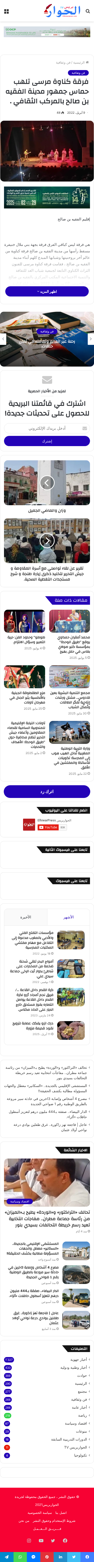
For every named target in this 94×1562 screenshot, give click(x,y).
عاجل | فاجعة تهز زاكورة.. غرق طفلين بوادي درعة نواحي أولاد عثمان (35, 1318)
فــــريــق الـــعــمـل (47, 1529)
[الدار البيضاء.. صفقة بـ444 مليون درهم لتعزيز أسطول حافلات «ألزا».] (76, 1298)
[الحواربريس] (61, 10)
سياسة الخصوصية (40, 1513)
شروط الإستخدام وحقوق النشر (54, 1521)
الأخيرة (25, 917)
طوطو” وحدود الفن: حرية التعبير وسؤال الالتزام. (26, 639)
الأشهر (68, 917)
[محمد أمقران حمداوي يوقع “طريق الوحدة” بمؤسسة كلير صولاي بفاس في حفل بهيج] (69, 621)
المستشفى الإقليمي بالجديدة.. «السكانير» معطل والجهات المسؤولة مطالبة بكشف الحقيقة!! (33, 1249)
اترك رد (47, 791)
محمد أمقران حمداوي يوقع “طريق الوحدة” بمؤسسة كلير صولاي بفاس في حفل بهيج (73, 644)
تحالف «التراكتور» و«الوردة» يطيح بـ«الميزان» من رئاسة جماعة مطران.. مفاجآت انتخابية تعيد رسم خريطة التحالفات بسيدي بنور (46, 1073)
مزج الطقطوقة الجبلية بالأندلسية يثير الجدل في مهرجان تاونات (27, 698)
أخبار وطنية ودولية (73, 1367)
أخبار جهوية (78, 1360)
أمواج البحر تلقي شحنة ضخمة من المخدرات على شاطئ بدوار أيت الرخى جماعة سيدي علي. (31, 968)
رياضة (82, 1415)
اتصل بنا (61, 1513)
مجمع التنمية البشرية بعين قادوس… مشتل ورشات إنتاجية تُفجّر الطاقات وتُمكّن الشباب (70, 700)
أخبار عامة (79, 1407)
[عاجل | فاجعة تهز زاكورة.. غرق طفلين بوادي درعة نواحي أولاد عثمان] (76, 1320)
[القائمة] (6, 12)
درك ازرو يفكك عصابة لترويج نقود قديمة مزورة (33, 1026)
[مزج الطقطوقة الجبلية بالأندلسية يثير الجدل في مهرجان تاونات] (24, 676)
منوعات (81, 1431)
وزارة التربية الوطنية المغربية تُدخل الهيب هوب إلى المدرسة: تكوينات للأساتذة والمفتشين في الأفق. (70, 758)
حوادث (82, 1375)
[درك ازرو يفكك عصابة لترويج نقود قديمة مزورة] (71, 1030)
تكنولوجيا (80, 1455)
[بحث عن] (87, 12)
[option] (47, 339)
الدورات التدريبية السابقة (69, 1439)
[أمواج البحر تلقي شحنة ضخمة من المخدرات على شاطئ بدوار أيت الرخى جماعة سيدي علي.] (71, 968)
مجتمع (82, 1391)
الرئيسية (79, 62)
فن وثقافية (63, 62)
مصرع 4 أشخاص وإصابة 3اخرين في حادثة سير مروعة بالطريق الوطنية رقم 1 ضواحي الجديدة (33, 1272)
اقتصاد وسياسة (76, 1423)
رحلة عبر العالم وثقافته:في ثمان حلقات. (47, 344)
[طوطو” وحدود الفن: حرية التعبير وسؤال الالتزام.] (24, 621)
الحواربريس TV (75, 1447)
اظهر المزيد (48, 291)
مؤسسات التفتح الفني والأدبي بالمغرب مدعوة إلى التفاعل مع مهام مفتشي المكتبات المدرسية (32, 940)
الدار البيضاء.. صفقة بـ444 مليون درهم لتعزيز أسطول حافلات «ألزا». (34, 1293)
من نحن (24, 1521)
